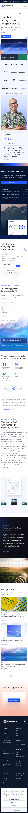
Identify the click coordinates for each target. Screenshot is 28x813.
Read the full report (6, 473)
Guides (5, 749)
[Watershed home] (10, 721)
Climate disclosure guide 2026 (7, 756)
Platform (5, 728)
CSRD (17, 730)
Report (4, 733)
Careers (5, 780)
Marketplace (6, 737)
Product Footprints (20, 744)
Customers (19, 771)
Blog (17, 752)
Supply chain (19, 737)
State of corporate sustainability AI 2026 (8, 752)
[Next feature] (25, 249)
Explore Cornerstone (7, 409)
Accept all (14, 805)
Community (18, 778)
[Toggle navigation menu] (25, 5)
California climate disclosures (20, 741)
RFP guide (18, 761)
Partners (5, 778)
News (4, 775)
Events (17, 754)
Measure (5, 730)
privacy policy (17, 810)
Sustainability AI (7, 742)
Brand (4, 783)
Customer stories (20, 773)
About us (5, 773)
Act (4, 735)
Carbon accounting (20, 756)
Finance (17, 735)
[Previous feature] (22, 249)
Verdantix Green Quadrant (7, 764)
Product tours (6, 740)
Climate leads (19, 775)
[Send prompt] (24, 340)
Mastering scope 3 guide (7, 760)
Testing (6, 159)
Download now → (23, 1)
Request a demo (13, 700)
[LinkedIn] (25, 721)
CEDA (17, 733)
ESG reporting (19, 759)
